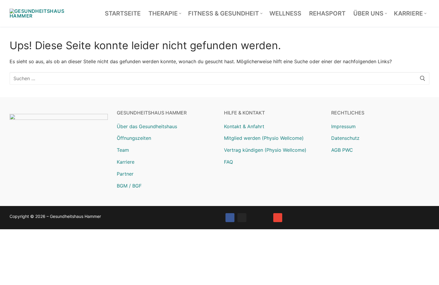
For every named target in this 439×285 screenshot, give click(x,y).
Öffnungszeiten (134, 138)
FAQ (228, 162)
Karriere (125, 162)
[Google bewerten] (253, 217)
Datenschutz (345, 138)
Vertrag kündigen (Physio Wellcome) (265, 150)
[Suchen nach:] (219, 78)
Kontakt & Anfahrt (244, 126)
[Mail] (277, 217)
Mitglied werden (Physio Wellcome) (264, 138)
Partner (125, 174)
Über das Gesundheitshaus (147, 126)
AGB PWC (342, 150)
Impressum (343, 126)
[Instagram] (241, 217)
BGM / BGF (129, 186)
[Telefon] (265, 217)
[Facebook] (229, 217)
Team (123, 150)
